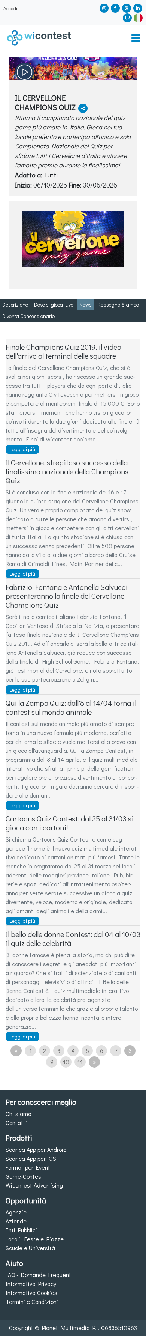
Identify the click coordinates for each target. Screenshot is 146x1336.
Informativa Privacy (31, 1284)
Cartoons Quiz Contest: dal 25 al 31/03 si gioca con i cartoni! (70, 823)
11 (80, 1062)
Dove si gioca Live (53, 304)
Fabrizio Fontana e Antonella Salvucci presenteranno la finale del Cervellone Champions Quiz (67, 596)
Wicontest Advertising (34, 1185)
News (85, 304)
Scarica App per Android (36, 1149)
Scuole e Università (30, 1248)
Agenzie (16, 1212)
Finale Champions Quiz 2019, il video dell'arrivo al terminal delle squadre (63, 351)
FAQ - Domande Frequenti (39, 1275)
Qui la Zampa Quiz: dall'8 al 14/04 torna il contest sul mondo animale (71, 707)
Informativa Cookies (31, 1292)
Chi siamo (18, 1113)
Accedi (10, 8)
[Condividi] (83, 108)
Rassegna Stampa (118, 304)
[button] (138, 17)
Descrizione (15, 304)
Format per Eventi (29, 1167)
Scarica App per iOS (31, 1158)
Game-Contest (24, 1176)
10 (66, 1062)
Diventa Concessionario (28, 316)
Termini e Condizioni (32, 1301)
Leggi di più (22, 449)
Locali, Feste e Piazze (35, 1239)
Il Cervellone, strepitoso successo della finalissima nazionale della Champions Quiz (67, 471)
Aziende (16, 1221)
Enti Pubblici (21, 1230)
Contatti (16, 1122)
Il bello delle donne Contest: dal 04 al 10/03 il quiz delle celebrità (73, 938)
